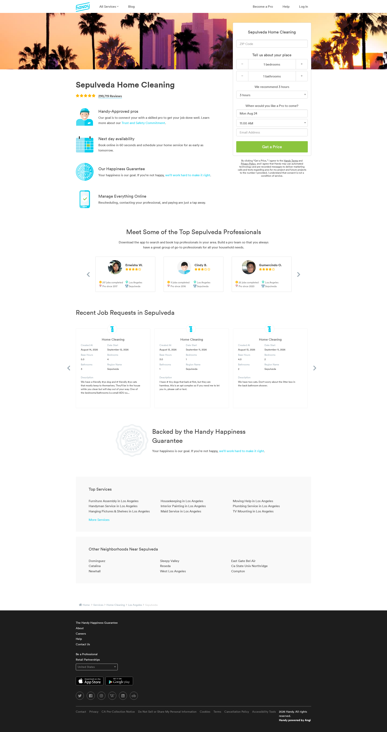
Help (286, 6)
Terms (217, 711)
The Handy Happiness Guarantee (97, 623)
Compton (238, 571)
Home (86, 605)
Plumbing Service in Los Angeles (256, 506)
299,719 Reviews (110, 96)
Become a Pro (263, 6)
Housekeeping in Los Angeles (182, 501)
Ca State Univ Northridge (249, 566)
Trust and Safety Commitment (143, 123)
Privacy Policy (248, 163)
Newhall (95, 571)
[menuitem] (109, 6)
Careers (81, 633)
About (80, 628)
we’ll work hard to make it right (187, 175)
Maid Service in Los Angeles (181, 511)
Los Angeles (135, 605)
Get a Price (272, 146)
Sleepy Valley (169, 561)
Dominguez (97, 561)
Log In (303, 6)
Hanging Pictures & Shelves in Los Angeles (119, 511)
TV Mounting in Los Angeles (253, 511)
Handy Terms (291, 160)
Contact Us (83, 644)
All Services (108, 6)
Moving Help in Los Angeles (253, 501)
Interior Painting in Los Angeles (183, 506)
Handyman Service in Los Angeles (113, 506)
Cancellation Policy (236, 711)
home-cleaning (115, 605)
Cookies (205, 711)
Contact (81, 711)
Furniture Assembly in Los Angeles (113, 501)
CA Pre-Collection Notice (118, 711)
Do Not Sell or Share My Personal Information (167, 711)
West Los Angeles (173, 571)
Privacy (93, 711)
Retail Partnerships (88, 659)
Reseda (165, 566)
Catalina (95, 566)
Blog (131, 6)
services (98, 605)
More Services (99, 520)
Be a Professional (87, 654)
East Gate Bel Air (243, 561)
